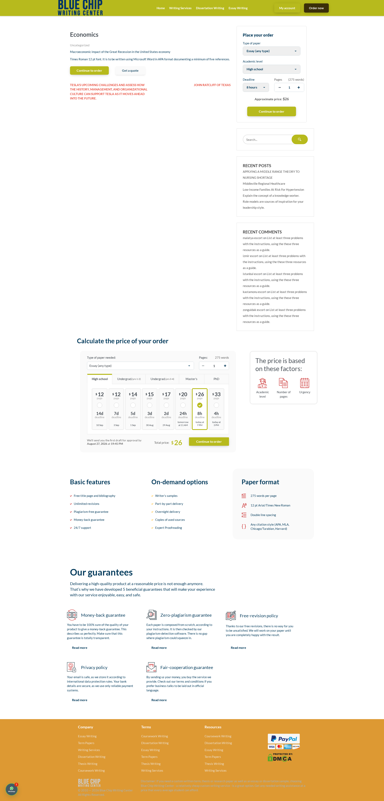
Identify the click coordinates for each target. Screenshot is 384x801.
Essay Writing (238, 8)
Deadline (249, 79)
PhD (216, 379)
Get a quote (130, 70)
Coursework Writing (91, 770)
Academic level (253, 61)
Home (161, 8)
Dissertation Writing (210, 8)
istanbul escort (252, 274)
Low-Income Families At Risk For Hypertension (273, 189)
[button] (12, 789)
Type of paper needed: (101, 357)
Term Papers (86, 743)
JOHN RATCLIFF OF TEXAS (212, 85)
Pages (278, 79)
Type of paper (252, 43)
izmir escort (250, 256)
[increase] (298, 87)
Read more (79, 647)
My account (287, 8)
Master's (191, 379)
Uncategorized (79, 45)
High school (100, 379)
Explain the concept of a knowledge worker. (271, 195)
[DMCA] (280, 757)
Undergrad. (129, 379)
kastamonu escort (254, 292)
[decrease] (279, 87)
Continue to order (89, 70)
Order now (316, 8)
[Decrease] (203, 366)
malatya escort (253, 238)
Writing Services (180, 8)
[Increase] (225, 366)
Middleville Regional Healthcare (264, 183)
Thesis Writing (87, 763)
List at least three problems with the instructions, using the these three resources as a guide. (273, 244)
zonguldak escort (254, 310)
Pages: (203, 357)
